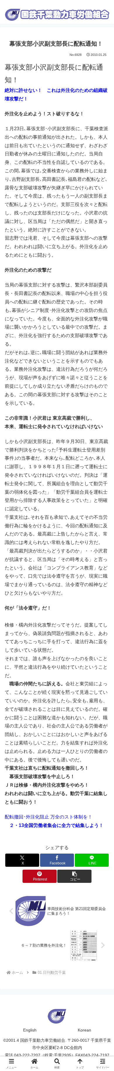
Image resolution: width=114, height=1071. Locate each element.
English (30, 1030)
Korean (84, 1030)
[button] (74, 876)
